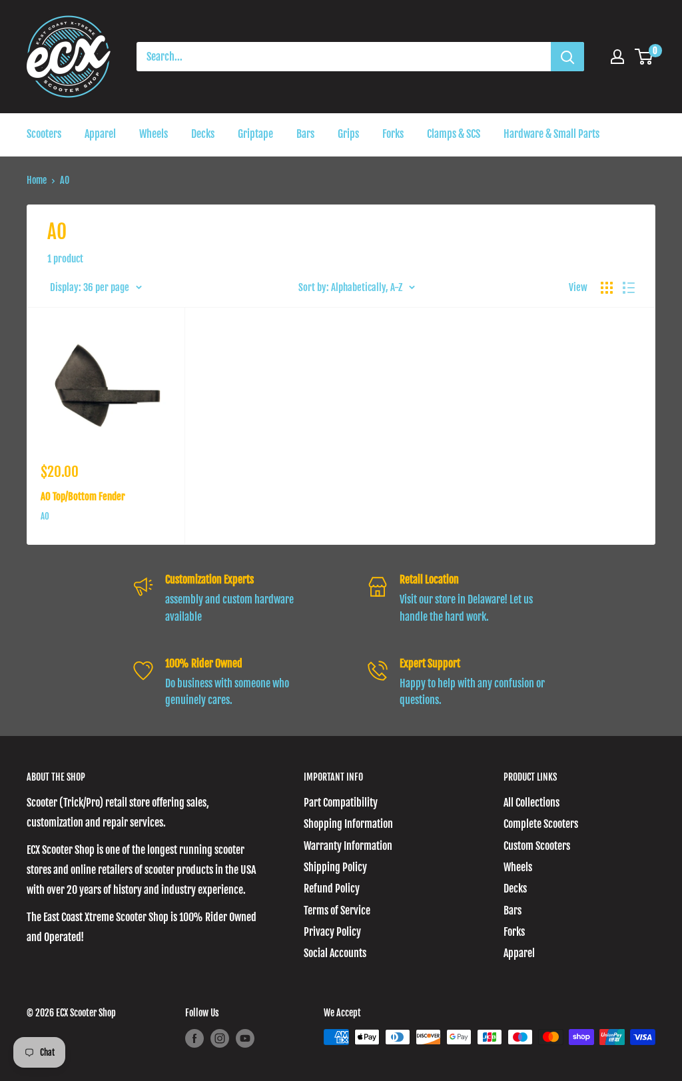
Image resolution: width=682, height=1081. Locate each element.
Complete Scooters (541, 824)
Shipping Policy (335, 867)
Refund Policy (332, 888)
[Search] (567, 56)
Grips (348, 134)
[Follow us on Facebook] (194, 1038)
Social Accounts (335, 953)
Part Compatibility (341, 802)
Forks (393, 134)
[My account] (617, 56)
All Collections (531, 802)
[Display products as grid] (607, 288)
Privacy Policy (332, 931)
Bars (305, 134)
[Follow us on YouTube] (245, 1038)
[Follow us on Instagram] (219, 1038)
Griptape (255, 134)
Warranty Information (348, 846)
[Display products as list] (629, 288)
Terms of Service (337, 910)
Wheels (153, 134)
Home (37, 180)
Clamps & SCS (453, 134)
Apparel (100, 134)
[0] (644, 57)
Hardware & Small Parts (551, 134)
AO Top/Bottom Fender (83, 496)
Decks (202, 134)
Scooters (44, 134)
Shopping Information (348, 824)
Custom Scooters (537, 846)
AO (45, 516)
